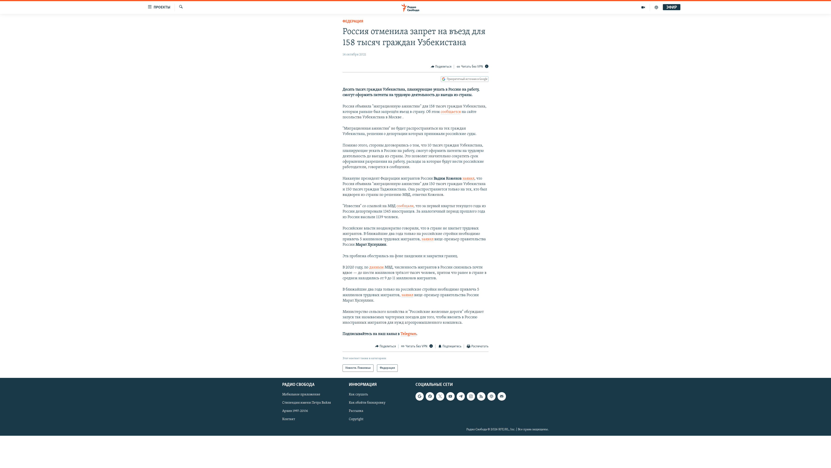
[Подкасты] (491, 396)
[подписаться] (502, 396)
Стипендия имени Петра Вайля (306, 403)
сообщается (451, 112)
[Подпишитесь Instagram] (471, 396)
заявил (468, 179)
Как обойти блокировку (367, 403)
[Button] (441, 67)
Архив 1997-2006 (295, 411)
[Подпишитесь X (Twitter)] (440, 396)
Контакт (288, 419)
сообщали (405, 206)
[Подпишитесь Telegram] (461, 396)
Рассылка (356, 411)
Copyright (356, 419)
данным (376, 268)
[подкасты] (656, 7)
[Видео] (643, 7)
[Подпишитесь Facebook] (430, 396)
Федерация (353, 22)
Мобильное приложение (301, 394)
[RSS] (481, 396)
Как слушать (358, 394)
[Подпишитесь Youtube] (450, 396)
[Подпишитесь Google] (420, 396)
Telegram (408, 334)
